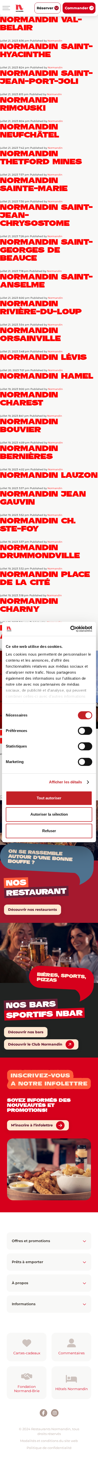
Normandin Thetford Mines (41, 158)
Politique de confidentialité (49, 1448)
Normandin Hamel (46, 376)
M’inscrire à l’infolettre (32, 1125)
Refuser (49, 831)
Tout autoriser (49, 798)
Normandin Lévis (43, 357)
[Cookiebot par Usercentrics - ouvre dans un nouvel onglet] (70, 629)
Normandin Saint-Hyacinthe (46, 50)
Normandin (54, 40)
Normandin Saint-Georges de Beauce (46, 250)
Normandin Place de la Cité (45, 578)
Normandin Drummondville (40, 551)
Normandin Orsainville (30, 334)
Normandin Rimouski (29, 104)
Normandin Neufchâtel (29, 131)
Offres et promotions (31, 1241)
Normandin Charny (29, 605)
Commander (76, 8)
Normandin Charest (29, 399)
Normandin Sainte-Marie (34, 184)
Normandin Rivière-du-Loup (41, 308)
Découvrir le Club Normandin (35, 1044)
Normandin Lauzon (49, 475)
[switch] (85, 731)
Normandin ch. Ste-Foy (38, 525)
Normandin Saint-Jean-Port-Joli (46, 77)
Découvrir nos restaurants (32, 909)
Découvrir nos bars (25, 1032)
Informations (23, 1304)
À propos (20, 1283)
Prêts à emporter (27, 1262)
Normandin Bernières (29, 452)
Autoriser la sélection (49, 814)
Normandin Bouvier (29, 425)
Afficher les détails (65, 782)
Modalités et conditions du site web (49, 1441)
